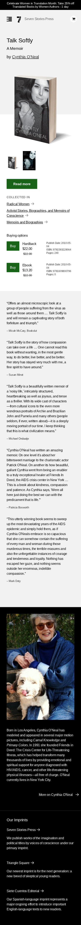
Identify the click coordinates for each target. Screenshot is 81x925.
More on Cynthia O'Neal (56, 794)
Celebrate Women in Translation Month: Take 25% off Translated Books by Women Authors (40, 5)
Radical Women (18, 204)
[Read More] (22, 184)
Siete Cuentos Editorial (23, 891)
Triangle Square (18, 863)
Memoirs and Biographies (25, 222)
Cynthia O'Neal (25, 57)
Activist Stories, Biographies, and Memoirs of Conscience (38, 213)
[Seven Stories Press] (19, 20)
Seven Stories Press (39, 19)
